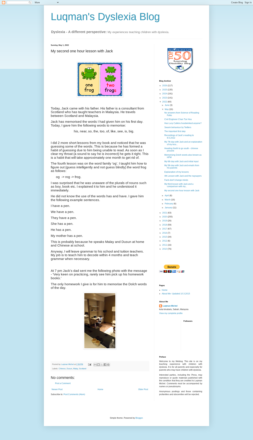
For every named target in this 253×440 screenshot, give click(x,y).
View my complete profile (171, 313)
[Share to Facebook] (105, 364)
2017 (165, 229)
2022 (165, 102)
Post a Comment (63, 383)
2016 (165, 233)
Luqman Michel (170, 306)
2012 (165, 241)
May (167, 109)
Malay (75, 369)
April (167, 195)
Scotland (82, 369)
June (167, 105)
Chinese (62, 369)
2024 (165, 93)
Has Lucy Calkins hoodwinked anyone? (183, 123)
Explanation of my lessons (176, 172)
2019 (165, 220)
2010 (165, 249)
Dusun (69, 369)
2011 (165, 245)
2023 (165, 98)
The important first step (175, 131)
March (168, 199)
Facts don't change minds (176, 180)
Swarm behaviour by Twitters (177, 127)
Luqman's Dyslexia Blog (105, 16)
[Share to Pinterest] (108, 364)
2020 (165, 217)
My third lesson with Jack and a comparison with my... (178, 185)
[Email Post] (89, 364)
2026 (165, 85)
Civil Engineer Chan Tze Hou (178, 119)
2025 (165, 89)
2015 (165, 237)
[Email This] (95, 364)
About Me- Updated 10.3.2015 (176, 293)
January (169, 207)
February (169, 203)
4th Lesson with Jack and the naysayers (183, 176)
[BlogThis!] (98, 364)
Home (100, 389)
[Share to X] (101, 364)
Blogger (139, 418)
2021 (165, 213)
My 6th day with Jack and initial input (181, 161)
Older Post (143, 389)
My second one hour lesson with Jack (181, 190)
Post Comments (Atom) (74, 394)
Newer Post (57, 389)
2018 (165, 225)
